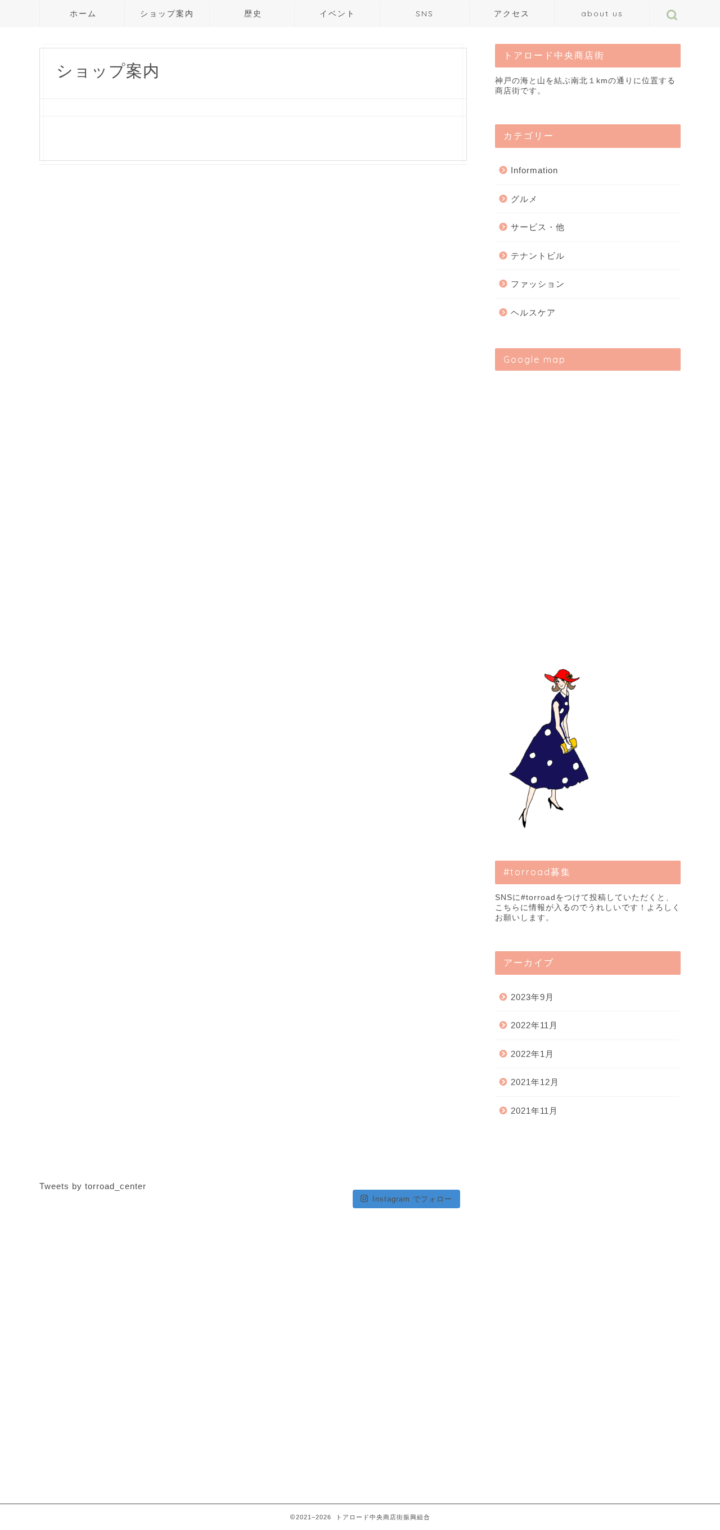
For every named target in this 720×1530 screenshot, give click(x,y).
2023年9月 (532, 997)
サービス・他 (538, 227)
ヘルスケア (533, 312)
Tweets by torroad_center (92, 1186)
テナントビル (538, 255)
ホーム (83, 13)
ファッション (538, 284)
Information (534, 170)
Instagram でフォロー (412, 1199)
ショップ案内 (167, 13)
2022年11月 (534, 1025)
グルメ (524, 199)
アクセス (512, 13)
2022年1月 (532, 1054)
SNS (425, 13)
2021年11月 (534, 1110)
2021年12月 (535, 1082)
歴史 (253, 13)
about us (602, 13)
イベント (338, 13)
